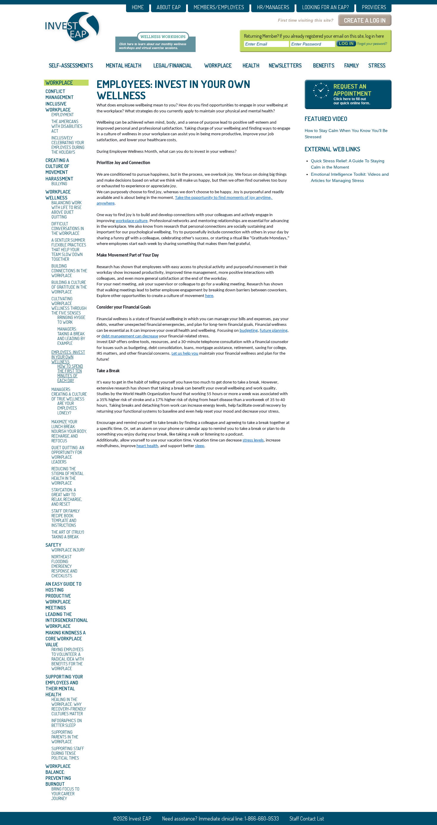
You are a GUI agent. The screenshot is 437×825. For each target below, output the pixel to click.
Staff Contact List (307, 818)
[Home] (72, 26)
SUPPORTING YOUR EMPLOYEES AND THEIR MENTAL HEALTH (64, 685)
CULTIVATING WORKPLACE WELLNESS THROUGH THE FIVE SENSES (69, 305)
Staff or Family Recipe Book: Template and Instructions (65, 518)
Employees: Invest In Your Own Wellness (68, 357)
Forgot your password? (372, 43)
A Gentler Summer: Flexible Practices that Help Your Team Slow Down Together (68, 250)
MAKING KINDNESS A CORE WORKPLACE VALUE (65, 639)
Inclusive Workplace (57, 107)
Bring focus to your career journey (65, 794)
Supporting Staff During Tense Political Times (67, 753)
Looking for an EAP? (325, 7)
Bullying (59, 183)
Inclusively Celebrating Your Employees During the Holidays (67, 145)
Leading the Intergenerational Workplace (66, 620)
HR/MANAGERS (273, 7)
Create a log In (365, 20)
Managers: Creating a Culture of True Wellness (69, 394)
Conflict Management (59, 94)
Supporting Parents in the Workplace (64, 737)
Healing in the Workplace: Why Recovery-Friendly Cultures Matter (68, 706)
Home (138, 7)
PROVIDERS (374, 7)
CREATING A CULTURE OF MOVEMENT (57, 166)
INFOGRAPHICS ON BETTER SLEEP (66, 723)
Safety (53, 545)
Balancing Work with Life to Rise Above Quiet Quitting (66, 209)
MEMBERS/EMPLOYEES (219, 7)
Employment (62, 114)
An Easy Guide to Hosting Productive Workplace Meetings (63, 596)
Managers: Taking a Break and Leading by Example (71, 336)
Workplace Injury (68, 550)
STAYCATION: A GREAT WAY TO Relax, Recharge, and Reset (66, 497)
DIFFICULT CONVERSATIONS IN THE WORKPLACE (67, 228)
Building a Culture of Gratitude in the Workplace (69, 287)
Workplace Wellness (57, 195)
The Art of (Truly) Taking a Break (67, 534)
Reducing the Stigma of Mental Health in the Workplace (67, 475)
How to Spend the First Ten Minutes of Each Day (70, 373)
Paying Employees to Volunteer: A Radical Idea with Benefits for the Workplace (67, 659)
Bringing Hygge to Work (71, 320)
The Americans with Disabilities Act (66, 126)
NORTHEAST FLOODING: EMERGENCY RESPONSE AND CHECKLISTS (64, 566)
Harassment (59, 179)
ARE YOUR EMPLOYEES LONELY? (67, 408)
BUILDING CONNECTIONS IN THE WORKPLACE (69, 271)
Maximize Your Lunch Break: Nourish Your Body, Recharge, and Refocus (69, 431)
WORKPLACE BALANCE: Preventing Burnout (58, 775)
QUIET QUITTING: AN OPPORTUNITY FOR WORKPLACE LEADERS (67, 454)
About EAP (169, 7)
